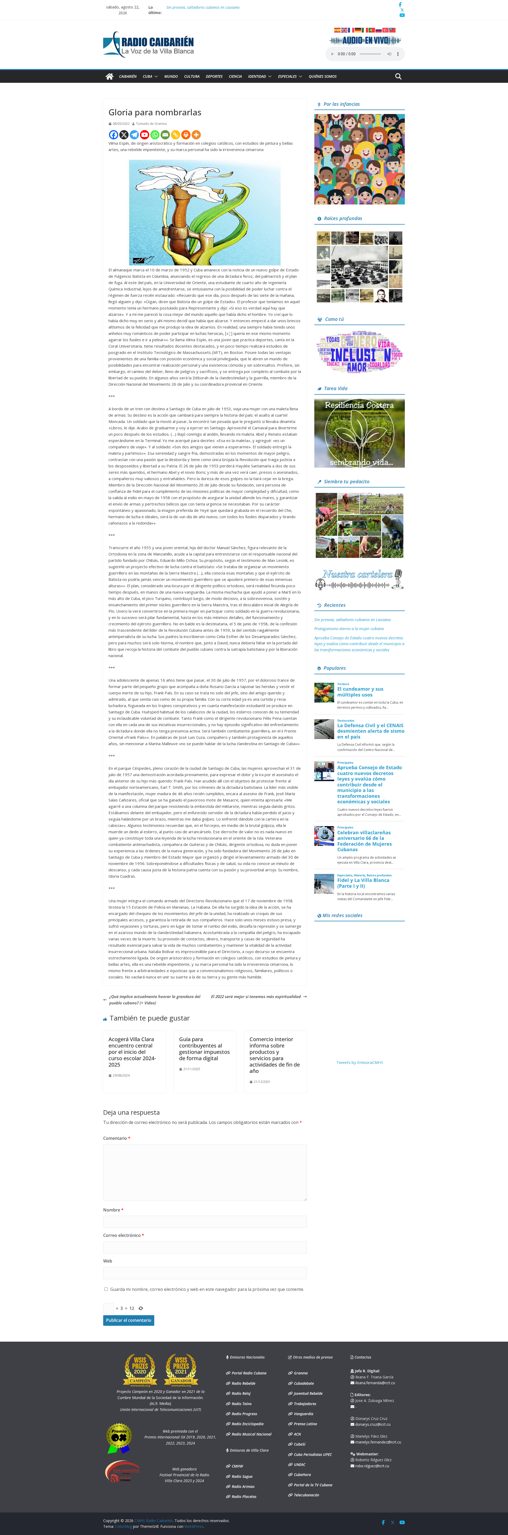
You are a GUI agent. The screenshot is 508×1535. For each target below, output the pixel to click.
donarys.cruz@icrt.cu (372, 1424)
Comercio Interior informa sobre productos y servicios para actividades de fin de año (275, 1055)
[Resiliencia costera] (359, 401)
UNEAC (299, 1464)
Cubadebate (303, 1383)
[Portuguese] (372, 29)
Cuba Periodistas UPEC (312, 1454)
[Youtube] (144, 134)
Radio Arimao (243, 1486)
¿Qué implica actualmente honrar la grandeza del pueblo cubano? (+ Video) (154, 999)
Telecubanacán (306, 1494)
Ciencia (235, 76)
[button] (155, 76)
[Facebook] (113, 134)
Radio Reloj (241, 1393)
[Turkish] (385, 29)
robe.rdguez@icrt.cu (371, 1465)
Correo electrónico (123, 1235)
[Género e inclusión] (359, 332)
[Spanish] (337, 29)
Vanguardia (303, 1413)
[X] (124, 134)
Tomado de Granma (151, 123)
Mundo (171, 76)
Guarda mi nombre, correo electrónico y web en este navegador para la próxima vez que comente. (207, 1289)
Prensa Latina (305, 1423)
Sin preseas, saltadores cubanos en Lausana (352, 619)
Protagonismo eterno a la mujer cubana (349, 628)
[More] (196, 134)
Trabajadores (304, 1403)
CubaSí (299, 1444)
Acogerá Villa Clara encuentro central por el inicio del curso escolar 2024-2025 (132, 1052)
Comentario (116, 1138)
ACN (297, 1434)
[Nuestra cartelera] (359, 570)
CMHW (237, 1466)
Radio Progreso (244, 1413)
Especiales (287, 76)
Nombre (113, 1210)
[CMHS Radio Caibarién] (109, 76)
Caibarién (128, 76)
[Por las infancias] (359, 117)
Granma (300, 1372)
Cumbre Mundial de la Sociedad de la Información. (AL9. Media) (161, 1397)
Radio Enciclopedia (247, 1423)
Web (107, 1261)
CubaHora (302, 1474)
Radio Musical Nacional (251, 1434)
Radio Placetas (243, 1496)
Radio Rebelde (243, 1383)
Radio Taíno (241, 1403)
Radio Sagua (241, 1476)
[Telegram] (134, 134)
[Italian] (365, 29)
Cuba (147, 76)
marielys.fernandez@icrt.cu (377, 1442)
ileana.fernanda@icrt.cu (374, 1382)
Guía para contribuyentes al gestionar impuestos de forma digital (204, 1049)
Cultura (191, 76)
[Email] (165, 134)
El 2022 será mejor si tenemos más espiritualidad (256, 996)
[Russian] (378, 29)
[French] (351, 29)
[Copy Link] (175, 134)
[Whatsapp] (155, 134)
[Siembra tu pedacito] (359, 494)
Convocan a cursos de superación (193, 7)
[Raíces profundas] (359, 231)
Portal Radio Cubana (248, 1372)
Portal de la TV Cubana (312, 1484)
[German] (358, 29)
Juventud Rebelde (308, 1393)
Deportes (214, 76)
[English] (344, 29)
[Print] (185, 134)
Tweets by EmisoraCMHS (359, 1062)
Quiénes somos (323, 76)
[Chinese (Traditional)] (392, 29)
